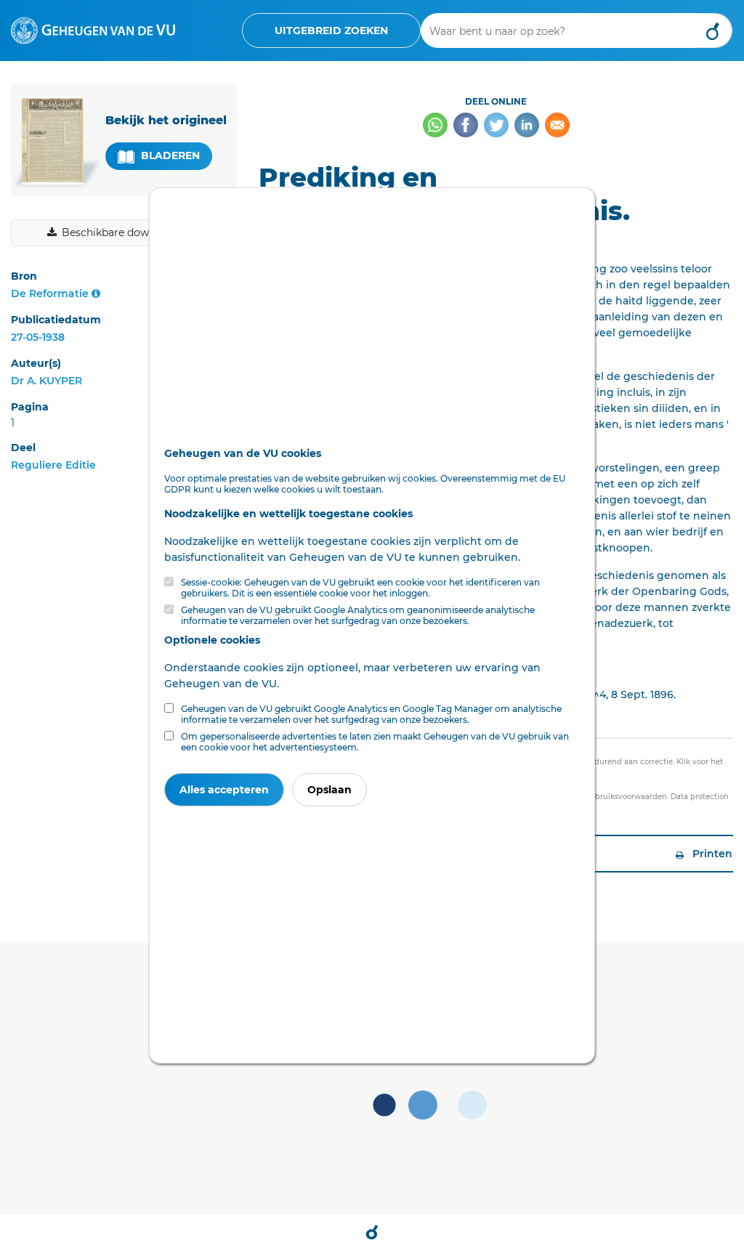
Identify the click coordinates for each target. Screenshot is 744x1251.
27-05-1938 (38, 337)
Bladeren (169, 155)
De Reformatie (50, 293)
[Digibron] (93, 29)
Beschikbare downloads (122, 232)
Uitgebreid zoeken (331, 30)
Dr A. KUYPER (46, 380)
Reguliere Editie (53, 464)
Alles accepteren (224, 789)
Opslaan (329, 789)
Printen (711, 853)
